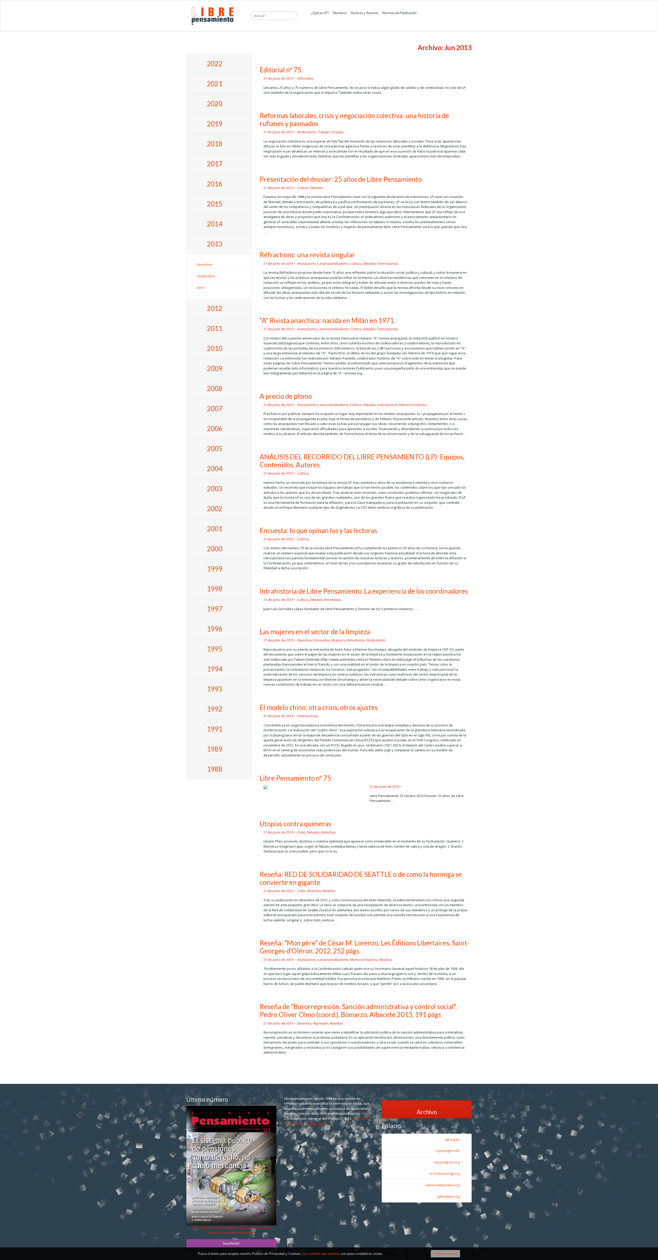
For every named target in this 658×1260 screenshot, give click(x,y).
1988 (214, 769)
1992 (214, 709)
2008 (214, 388)
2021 (214, 84)
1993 (214, 689)
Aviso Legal (316, 1123)
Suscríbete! (231, 1243)
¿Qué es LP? (320, 15)
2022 (214, 64)
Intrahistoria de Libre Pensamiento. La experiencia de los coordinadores (364, 591)
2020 (214, 104)
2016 (214, 184)
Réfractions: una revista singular (307, 255)
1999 (214, 569)
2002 (214, 509)
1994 (214, 669)
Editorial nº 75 (280, 70)
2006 (214, 428)
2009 (214, 368)
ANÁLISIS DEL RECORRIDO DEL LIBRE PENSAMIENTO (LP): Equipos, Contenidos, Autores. (362, 461)
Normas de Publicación (399, 15)
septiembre (206, 276)
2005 (214, 448)
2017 (214, 164)
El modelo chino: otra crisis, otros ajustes (319, 707)
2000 (214, 549)
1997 (214, 609)
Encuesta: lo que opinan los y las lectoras (318, 530)
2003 (214, 489)
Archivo (427, 1112)
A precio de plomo (286, 396)
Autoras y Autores (364, 15)
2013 (214, 244)
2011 (214, 328)
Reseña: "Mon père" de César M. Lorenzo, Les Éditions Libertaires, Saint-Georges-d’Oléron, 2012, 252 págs (364, 947)
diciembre (204, 264)
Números (340, 15)
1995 (214, 649)
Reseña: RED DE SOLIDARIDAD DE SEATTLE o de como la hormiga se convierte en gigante (361, 878)
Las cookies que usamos (321, 1254)
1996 (214, 629)
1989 (214, 749)
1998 (214, 589)
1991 (214, 729)
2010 (214, 348)
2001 (214, 529)
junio (201, 287)
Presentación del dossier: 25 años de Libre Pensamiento (341, 179)
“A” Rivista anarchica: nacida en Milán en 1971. (327, 320)
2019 (214, 124)
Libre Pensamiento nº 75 (295, 778)
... (384, 92)
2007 (214, 408)
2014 (214, 224)
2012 (214, 308)
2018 (214, 144)
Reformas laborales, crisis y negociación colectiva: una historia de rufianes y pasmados (354, 119)
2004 (214, 469)
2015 (214, 204)
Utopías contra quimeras (295, 824)
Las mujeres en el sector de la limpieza (315, 632)
